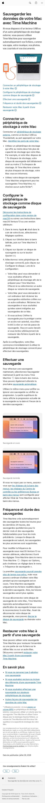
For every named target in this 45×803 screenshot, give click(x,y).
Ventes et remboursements (10, 799)
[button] (30, 3)
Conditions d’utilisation (29, 796)
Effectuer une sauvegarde (15, 99)
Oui (6, 771)
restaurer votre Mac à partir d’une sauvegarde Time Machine (20, 655)
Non (15, 771)
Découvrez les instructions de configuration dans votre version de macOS (19, 215)
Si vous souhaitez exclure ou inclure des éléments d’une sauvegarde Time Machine (23, 682)
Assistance (12, 778)
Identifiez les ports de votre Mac (23, 141)
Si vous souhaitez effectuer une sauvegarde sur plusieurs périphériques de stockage (20, 692)
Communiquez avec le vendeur (13, 746)
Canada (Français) (8, 790)
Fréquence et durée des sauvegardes (20, 103)
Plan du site (25, 799)
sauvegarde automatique (24, 384)
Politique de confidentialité (10, 796)
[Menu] (42, 3)
